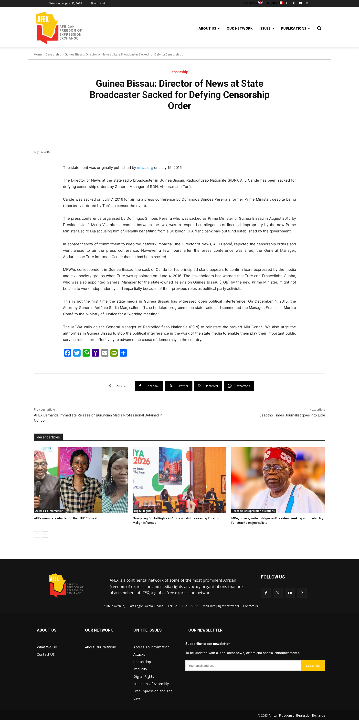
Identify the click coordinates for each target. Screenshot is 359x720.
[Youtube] (300, 3)
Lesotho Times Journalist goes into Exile (292, 415)
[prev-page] (37, 534)
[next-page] (45, 534)
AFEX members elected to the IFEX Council (65, 518)
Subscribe (313, 665)
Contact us (250, 606)
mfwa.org (145, 167)
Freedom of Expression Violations (254, 511)
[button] (319, 28)
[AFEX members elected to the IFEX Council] (81, 480)
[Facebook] (287, 3)
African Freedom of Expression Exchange (297, 715)
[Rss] (307, 3)
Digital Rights (142, 511)
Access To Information (49, 511)
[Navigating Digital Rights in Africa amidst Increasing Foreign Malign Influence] (179, 480)
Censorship (54, 54)
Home (38, 54)
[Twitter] (293, 3)
